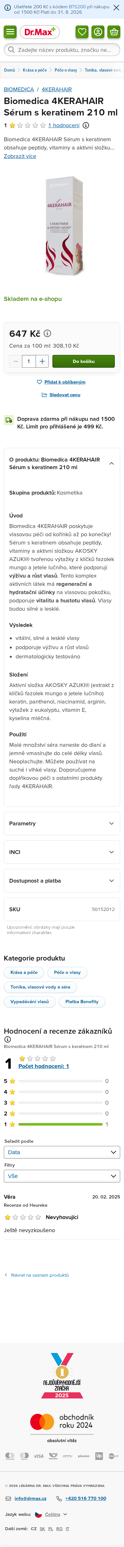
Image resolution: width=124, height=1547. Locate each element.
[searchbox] (62, 49)
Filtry (9, 1165)
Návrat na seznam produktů (40, 1275)
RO (59, 1528)
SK (42, 1528)
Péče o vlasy (67, 972)
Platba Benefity (82, 1001)
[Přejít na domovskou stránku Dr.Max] (40, 31)
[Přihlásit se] (98, 31)
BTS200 (77, 6)
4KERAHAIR (57, 89)
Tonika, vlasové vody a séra (40, 986)
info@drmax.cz (30, 1498)
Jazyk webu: (18, 1514)
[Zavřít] (116, 8)
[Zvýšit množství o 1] (42, 361)
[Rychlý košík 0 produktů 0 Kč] (113, 31)
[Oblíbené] (82, 31)
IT (67, 1528)
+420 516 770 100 (85, 1498)
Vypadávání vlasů (29, 1001)
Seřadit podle (18, 1141)
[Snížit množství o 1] (15, 361)
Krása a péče (24, 972)
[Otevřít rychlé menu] (10, 31)
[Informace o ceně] (47, 333)
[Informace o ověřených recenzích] (86, 125)
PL (50, 1528)
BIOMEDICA (19, 89)
